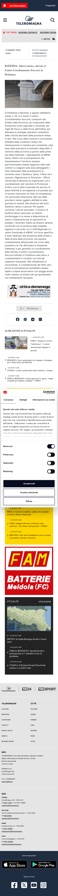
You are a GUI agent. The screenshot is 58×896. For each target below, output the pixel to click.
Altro (33, 741)
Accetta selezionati (29, 492)
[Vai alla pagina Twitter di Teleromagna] (24, 885)
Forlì (33, 725)
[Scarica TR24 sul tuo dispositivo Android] (43, 864)
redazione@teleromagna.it (10, 805)
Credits (4, 736)
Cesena (33, 714)
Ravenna (34, 730)
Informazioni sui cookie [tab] (44, 400)
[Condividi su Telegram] (33, 319)
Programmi (50, 5)
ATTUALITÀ (43, 50)
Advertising (6, 720)
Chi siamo (5, 709)
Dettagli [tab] (23, 400)
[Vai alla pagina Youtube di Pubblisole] (34, 887)
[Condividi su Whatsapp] (40, 319)
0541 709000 (8, 828)
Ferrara (34, 720)
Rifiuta (29, 501)
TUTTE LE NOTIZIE (45, 601)
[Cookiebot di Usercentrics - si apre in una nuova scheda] (43, 392)
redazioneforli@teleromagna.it (11, 844)
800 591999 (7, 815)
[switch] (51, 455)
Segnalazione (8, 741)
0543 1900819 (8, 841)
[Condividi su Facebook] (17, 319)
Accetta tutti (29, 483)
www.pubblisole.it (7, 781)
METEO (47, 39)
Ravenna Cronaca (27, 32)
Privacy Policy (7, 730)
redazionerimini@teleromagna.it (12, 831)
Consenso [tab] (8, 400)
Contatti (5, 725)
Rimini (33, 736)
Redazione (5, 714)
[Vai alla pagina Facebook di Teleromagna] (16, 887)
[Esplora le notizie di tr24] (5, 20)
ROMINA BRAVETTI (40, 53)
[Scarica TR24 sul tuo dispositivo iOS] (14, 864)
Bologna (34, 709)
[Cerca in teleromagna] (52, 20)
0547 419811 (8, 803)
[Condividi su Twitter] (25, 319)
